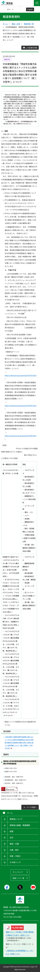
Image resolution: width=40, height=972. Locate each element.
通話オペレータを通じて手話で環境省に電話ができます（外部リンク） (20, 933)
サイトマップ (18, 872)
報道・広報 (16, 24)
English (30, 9)
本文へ (9, 9)
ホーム (5, 24)
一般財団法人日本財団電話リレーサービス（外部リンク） (20, 952)
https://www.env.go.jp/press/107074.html (20, 375)
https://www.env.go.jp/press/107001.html (20, 405)
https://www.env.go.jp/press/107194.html (20, 435)
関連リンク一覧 (18, 878)
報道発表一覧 (29, 24)
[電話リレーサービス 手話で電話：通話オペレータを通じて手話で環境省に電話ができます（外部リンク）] (20, 927)
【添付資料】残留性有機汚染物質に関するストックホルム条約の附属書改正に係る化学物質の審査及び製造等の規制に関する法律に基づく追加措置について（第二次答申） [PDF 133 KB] (19, 742)
